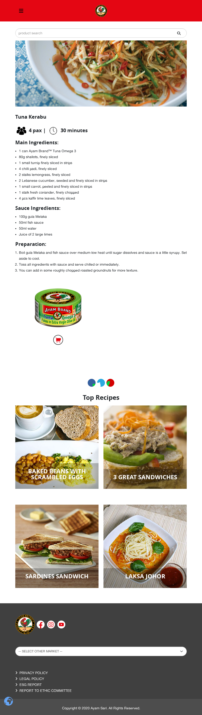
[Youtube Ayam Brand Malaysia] (61, 624)
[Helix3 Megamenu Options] (21, 10)
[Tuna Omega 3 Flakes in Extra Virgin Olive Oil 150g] (58, 307)
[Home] (25, 624)
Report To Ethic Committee (45, 691)
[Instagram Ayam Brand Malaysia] (51, 624)
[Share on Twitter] (101, 383)
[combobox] (101, 33)
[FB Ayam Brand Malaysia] (41, 624)
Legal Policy (31, 679)
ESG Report (30, 685)
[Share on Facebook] (92, 383)
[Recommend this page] (110, 383)
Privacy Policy (33, 673)
